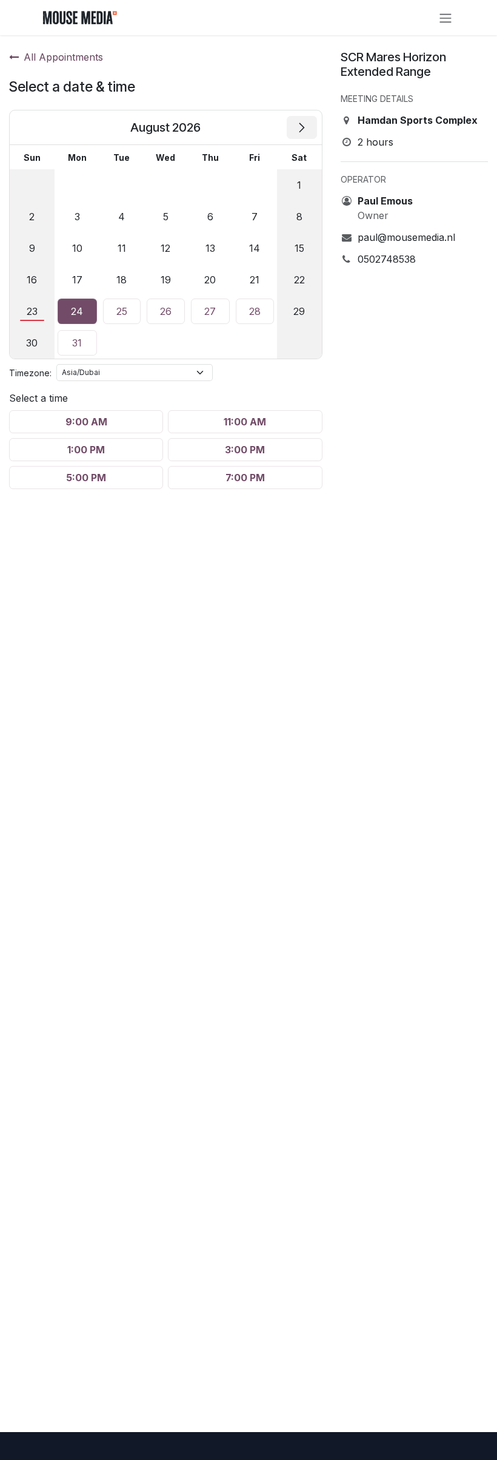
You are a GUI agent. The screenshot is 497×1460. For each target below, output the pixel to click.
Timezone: (30, 373)
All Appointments (63, 57)
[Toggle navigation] (445, 17)
